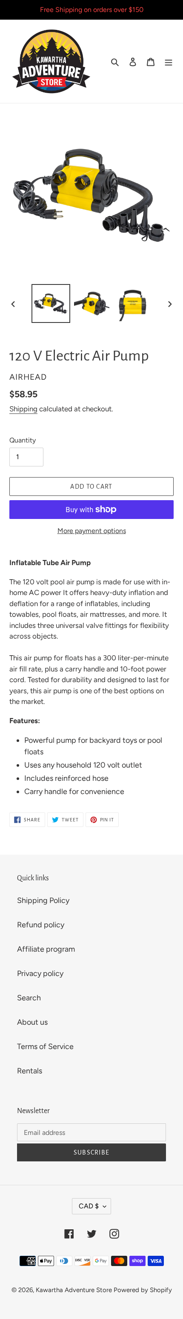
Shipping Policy (43, 900)
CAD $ (89, 1206)
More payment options (91, 531)
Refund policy (40, 924)
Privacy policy (40, 973)
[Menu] (168, 61)
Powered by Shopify (143, 1290)
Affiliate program (46, 949)
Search (29, 997)
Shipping (23, 408)
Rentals (29, 1071)
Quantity (22, 440)
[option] (51, 303)
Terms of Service (45, 1046)
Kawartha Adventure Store (74, 1290)
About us (32, 1022)
